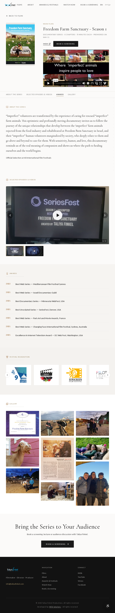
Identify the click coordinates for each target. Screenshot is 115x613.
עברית (107, 5)
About (31, 5)
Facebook (82, 585)
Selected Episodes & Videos (39, 94)
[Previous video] (10, 215)
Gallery (71, 94)
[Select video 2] (34, 251)
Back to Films (16, 16)
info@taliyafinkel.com (15, 584)
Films (19, 5)
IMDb (45, 44)
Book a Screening (89, 5)
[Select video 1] (15, 251)
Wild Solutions (55, 607)
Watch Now (69, 5)
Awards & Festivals (48, 5)
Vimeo (80, 581)
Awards (60, 94)
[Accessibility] (107, 605)
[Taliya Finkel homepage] (10, 5)
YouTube (81, 577)
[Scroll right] (107, 375)
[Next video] (105, 215)
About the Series (14, 94)
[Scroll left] (7, 375)
